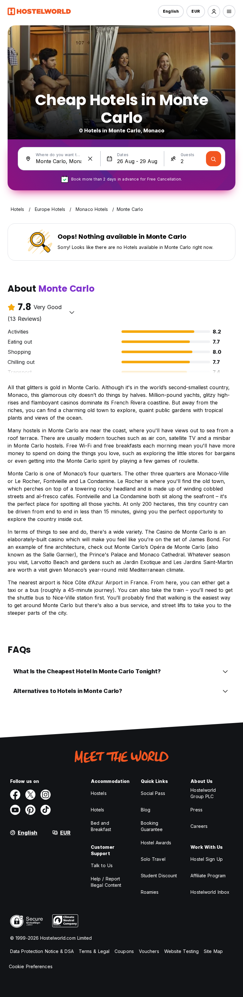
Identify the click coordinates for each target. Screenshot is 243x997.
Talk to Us (102, 865)
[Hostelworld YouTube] (15, 810)
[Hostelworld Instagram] (45, 795)
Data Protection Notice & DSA (42, 951)
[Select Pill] (214, 11)
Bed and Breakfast (101, 826)
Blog (145, 809)
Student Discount (159, 875)
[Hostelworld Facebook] (15, 795)
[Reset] (90, 158)
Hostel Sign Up (206, 859)
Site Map (213, 951)
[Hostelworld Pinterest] (30, 810)
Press (196, 809)
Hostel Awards (156, 842)
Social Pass (153, 793)
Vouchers (149, 951)
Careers (199, 826)
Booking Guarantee (152, 826)
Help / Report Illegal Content (106, 882)
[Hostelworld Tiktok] (45, 810)
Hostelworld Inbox (209, 892)
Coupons (124, 951)
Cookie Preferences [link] (31, 966)
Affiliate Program (208, 875)
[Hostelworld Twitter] (30, 795)
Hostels (99, 793)
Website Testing (181, 951)
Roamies (150, 892)
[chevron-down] (71, 312)
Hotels (97, 809)
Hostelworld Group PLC (203, 793)
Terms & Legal (94, 951)
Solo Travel (153, 859)
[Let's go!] (213, 158)
